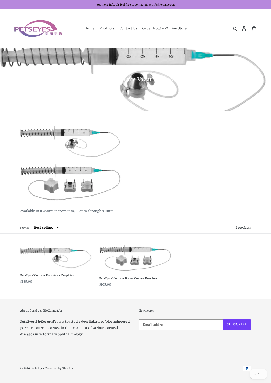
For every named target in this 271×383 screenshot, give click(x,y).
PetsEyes (38, 368)
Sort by (24, 228)
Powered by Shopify (59, 368)
